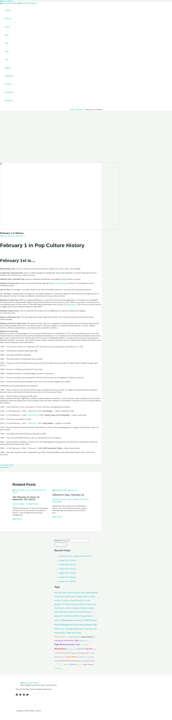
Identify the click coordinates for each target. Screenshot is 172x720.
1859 (60, 593)
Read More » (18, 519)
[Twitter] (20, 695)
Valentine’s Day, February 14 (68, 495)
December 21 (59, 604)
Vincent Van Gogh (62, 633)
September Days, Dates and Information (75, 556)
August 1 (80, 597)
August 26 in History (67, 581)
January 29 (58, 616)
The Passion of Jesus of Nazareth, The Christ (26, 498)
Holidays (21, 504)
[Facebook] (17, 695)
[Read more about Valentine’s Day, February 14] (64, 490)
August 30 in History (67, 564)
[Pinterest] (24, 695)
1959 (69, 593)
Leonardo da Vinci (71, 616)
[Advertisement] (86, 128)
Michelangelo (67, 620)
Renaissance (68, 625)
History (11, 236)
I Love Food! (80, 612)
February (79, 110)
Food (56, 608)
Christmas (65, 600)
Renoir (76, 625)
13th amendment (61, 283)
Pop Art (57, 625)
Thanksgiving (70, 629)
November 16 (78, 620)
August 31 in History (67, 560)
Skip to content (6, 1)
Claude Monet (75, 600)
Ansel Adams (59, 597)
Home (72, 110)
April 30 (74, 597)
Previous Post (7, 465)
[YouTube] (27, 695)
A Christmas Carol (78, 593)
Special (82, 499)
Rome (82, 625)
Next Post (5, 467)
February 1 (20, 236)
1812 (56, 593)
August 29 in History (67, 569)
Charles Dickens (75, 661)
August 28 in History (67, 573)
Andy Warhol (91, 593)
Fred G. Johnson (65, 608)
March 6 (57, 620)
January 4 (88, 612)
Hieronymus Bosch (67, 612)
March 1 (90, 616)
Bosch (86, 597)
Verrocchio (92, 629)
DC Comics (86, 600)
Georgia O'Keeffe (79, 608)
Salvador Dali (90, 625)
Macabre (83, 616)
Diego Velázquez (71, 604)
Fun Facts (62, 499)
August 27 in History (67, 577)
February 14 (33, 415)
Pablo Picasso (90, 620)
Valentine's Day (82, 629)
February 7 (32, 423)
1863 (64, 593)
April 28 (68, 597)
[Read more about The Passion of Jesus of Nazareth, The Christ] (31, 492)
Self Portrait (59, 629)
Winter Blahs (76, 633)
